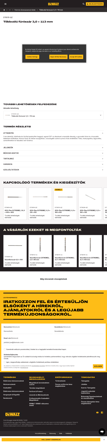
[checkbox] (4, 349)
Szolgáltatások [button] (11, 170)
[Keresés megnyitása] (84, 4)
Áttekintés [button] (8, 133)
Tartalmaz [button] (8, 159)
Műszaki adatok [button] (11, 153)
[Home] (4, 10)
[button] (104, 439)
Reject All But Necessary (58, 57)
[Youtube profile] (97, 412)
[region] (53, 206)
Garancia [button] (7, 164)
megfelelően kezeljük (38, 366)
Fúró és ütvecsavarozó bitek (25, 10)
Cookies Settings (32, 57)
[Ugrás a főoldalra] (53, 4)
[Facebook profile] (102, 412)
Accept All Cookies (76, 57)
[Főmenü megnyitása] (5, 4)
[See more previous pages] (10, 10)
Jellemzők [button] (8, 147)
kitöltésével (24, 367)
